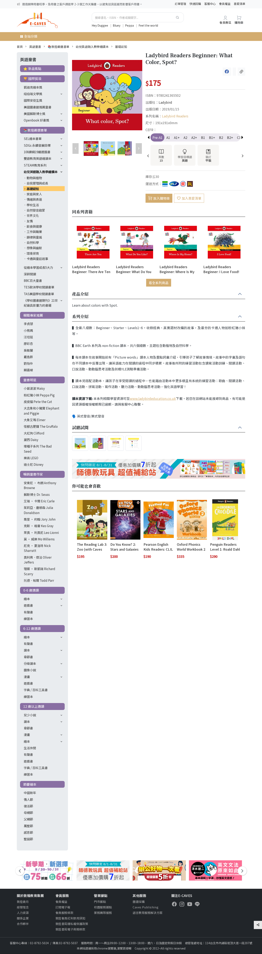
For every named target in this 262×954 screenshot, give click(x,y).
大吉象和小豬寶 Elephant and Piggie (41, 410)
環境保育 (33, 253)
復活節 (28, 806)
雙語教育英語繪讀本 (37, 158)
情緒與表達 (34, 199)
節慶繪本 (29, 784)
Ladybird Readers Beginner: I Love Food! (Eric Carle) (221, 269)
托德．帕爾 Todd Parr (39, 580)
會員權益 (224, 4)
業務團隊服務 (103, 912)
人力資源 (23, 912)
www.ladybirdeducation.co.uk (153, 398)
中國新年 (30, 792)
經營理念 (23, 907)
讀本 (27, 650)
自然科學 (33, 242)
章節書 (28, 657)
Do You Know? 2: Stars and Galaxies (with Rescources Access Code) (124, 546)
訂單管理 (180, 4)
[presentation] (148, 156)
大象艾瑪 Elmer (34, 419)
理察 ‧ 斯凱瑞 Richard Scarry (39, 571)
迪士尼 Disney (33, 464)
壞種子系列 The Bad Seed (38, 448)
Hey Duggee (100, 25)
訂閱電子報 (62, 907)
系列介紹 (80, 316)
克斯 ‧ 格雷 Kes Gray (38, 525)
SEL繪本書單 (33, 138)
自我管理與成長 (37, 183)
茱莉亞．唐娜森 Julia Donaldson (38, 510)
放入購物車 (161, 198)
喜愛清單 (239, 4)
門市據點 (100, 901)
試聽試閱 (80, 427)
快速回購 (195, 4)
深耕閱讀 (30, 274)
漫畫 (27, 676)
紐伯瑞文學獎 (33, 93)
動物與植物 (34, 178)
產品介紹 (80, 294)
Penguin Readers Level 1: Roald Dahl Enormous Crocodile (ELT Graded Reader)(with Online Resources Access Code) (225, 546)
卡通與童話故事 (37, 258)
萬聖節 (28, 826)
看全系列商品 (158, 282)
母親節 (28, 812)
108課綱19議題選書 (37, 152)
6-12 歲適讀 (32, 628)
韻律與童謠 (34, 237)
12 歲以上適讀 (33, 706)
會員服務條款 (64, 912)
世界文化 (33, 215)
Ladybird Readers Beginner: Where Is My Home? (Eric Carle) (176, 269)
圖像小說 (30, 670)
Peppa (129, 25)
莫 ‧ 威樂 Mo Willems (39, 539)
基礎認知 (121, 46)
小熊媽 (28, 330)
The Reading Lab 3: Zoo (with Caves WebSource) (92, 546)
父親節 (28, 819)
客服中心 (210, 4)
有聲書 (28, 612)
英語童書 (35, 46)
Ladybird (165, 102)
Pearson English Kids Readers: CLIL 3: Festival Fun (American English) (158, 546)
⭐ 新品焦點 (32, 68)
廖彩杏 (28, 343)
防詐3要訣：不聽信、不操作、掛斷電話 (47, 4)
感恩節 (28, 832)
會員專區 (225, 22)
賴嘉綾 (28, 370)
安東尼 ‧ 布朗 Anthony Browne (40, 485)
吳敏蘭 (28, 350)
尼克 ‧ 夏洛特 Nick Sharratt (37, 548)
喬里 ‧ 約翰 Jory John (39, 519)
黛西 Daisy (31, 439)
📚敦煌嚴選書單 (58, 46)
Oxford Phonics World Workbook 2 (191, 546)
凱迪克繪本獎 (33, 87)
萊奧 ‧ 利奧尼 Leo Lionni (41, 532)
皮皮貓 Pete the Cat (38, 401)
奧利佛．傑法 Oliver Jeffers (38, 559)
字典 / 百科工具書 (36, 689)
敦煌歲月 (23, 901)
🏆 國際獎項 (32, 78)
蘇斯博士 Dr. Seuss (37, 494)
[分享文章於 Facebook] (227, 72)
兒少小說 (30, 715)
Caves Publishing (145, 907)
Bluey (117, 25)
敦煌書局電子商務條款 (70, 929)
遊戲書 (28, 605)
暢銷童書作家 (33, 474)
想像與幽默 (34, 247)
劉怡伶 (28, 363)
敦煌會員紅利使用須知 (70, 918)
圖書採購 (139, 901)
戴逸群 (28, 356)
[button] (242, 137)
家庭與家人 (34, 194)
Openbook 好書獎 (36, 120)
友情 (30, 221)
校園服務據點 (103, 907)
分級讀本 (30, 663)
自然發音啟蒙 (36, 210)
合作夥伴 (23, 923)
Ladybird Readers (175, 116)
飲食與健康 (34, 226)
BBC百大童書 (33, 280)
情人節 (28, 799)
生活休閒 (30, 748)
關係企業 (23, 918)
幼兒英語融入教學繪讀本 (92, 46)
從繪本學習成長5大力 (38, 267)
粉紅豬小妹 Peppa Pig (39, 395)
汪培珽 (28, 337)
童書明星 (29, 379)
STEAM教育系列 (35, 165)
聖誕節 (28, 839)
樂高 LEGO (31, 458)
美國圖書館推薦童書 (37, 107)
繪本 (27, 598)
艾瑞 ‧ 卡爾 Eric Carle (39, 501)
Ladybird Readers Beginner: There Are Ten (91, 269)
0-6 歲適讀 (31, 590)
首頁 (20, 46)
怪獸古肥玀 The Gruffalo (41, 426)
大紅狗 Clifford (34, 433)
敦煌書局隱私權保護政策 (71, 923)
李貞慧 (28, 323)
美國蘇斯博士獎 (34, 113)
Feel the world (148, 25)
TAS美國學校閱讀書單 (39, 293)
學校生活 (33, 204)
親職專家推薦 (33, 315)
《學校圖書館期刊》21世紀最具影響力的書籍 (41, 302)
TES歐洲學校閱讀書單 (39, 287)
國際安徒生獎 (33, 100)
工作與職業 (34, 231)
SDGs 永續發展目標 (37, 145)
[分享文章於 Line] (234, 72)
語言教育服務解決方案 (148, 912)
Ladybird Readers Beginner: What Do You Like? (133, 269)
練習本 (28, 618)
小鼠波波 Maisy (34, 388)
